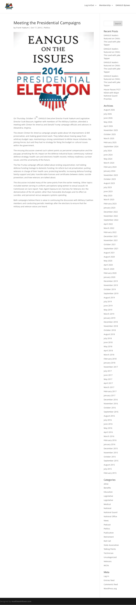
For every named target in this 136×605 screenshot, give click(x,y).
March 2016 (109, 436)
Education (108, 492)
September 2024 (111, 146)
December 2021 (111, 236)
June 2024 (108, 154)
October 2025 (110, 134)
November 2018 (111, 326)
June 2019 (108, 305)
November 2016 (111, 403)
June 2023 (108, 191)
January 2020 (109, 277)
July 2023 (108, 187)
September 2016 (111, 411)
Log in (106, 576)
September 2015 (111, 460)
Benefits (107, 488)
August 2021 (109, 252)
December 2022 (111, 212)
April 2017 (108, 383)
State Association (111, 545)
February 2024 (110, 167)
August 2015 (109, 464)
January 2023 (109, 207)
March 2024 (109, 163)
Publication (109, 532)
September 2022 (111, 220)
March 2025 (109, 138)
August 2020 (109, 256)
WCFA (106, 565)
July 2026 (108, 114)
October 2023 (110, 179)
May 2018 (108, 346)
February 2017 (110, 391)
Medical (107, 504)
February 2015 (110, 473)
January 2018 (109, 362)
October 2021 (110, 244)
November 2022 (111, 216)
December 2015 (111, 448)
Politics (47, 27)
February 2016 (110, 440)
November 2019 (111, 285)
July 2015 (108, 469)
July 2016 (108, 420)
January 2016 (109, 444)
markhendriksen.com (21, 601)
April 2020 (108, 265)
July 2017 (108, 371)
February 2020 (110, 273)
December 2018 (111, 322)
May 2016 (108, 428)
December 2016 (111, 399)
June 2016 (108, 424)
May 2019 (108, 309)
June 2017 (108, 375)
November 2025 (111, 130)
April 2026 (108, 126)
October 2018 (110, 330)
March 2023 (109, 199)
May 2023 (108, 195)
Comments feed (111, 584)
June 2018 (108, 342)
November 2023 (111, 175)
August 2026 (109, 110)
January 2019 (109, 318)
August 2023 (109, 183)
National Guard (110, 512)
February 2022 (110, 232)
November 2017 (111, 367)
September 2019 (111, 293)
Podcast (107, 524)
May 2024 (108, 159)
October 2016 (110, 407)
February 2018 (110, 358)
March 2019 (109, 314)
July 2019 (108, 301)
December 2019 (111, 281)
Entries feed (109, 580)
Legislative (108, 496)
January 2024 (109, 171)
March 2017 (109, 387)
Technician (108, 553)
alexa (106, 484)
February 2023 (110, 203)
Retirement (109, 537)
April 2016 (108, 432)
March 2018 (109, 354)
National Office (110, 516)
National (107, 508)
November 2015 (111, 452)
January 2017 (109, 395)
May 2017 (108, 379)
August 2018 (109, 334)
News (106, 520)
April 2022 (108, 224)
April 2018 (108, 350)
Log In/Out (89, 5)
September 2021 (111, 248)
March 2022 (109, 228)
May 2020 (108, 260)
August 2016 (109, 416)
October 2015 (110, 456)
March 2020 (109, 269)
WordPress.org (110, 588)
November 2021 (111, 240)
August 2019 (109, 297)
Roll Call (107, 541)
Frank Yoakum (22, 27)
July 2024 (108, 150)
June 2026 (108, 118)
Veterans (108, 561)
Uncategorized (110, 557)
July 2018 (108, 338)
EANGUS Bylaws (123, 5)
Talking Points (110, 549)
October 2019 (110, 289)
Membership (105, 5)
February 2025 (110, 142)
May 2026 (108, 122)
